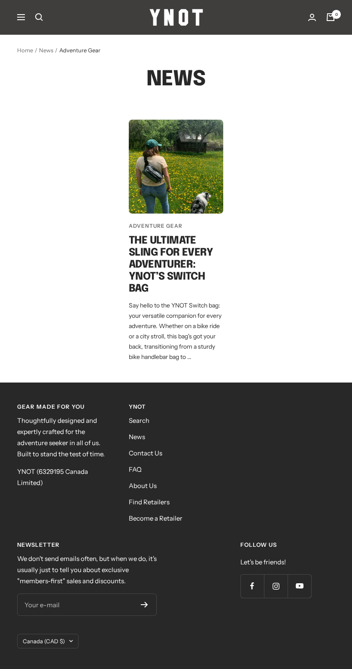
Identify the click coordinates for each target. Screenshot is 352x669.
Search (139, 420)
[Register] (144, 605)
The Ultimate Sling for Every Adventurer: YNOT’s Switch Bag (171, 264)
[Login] (312, 17)
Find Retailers (149, 502)
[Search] (39, 17)
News (46, 50)
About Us (143, 486)
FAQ (135, 469)
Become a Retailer (155, 518)
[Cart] (330, 17)
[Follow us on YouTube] (299, 586)
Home (25, 50)
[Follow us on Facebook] (252, 586)
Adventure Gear (155, 226)
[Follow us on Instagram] (276, 586)
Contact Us (145, 453)
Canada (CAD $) (44, 641)
